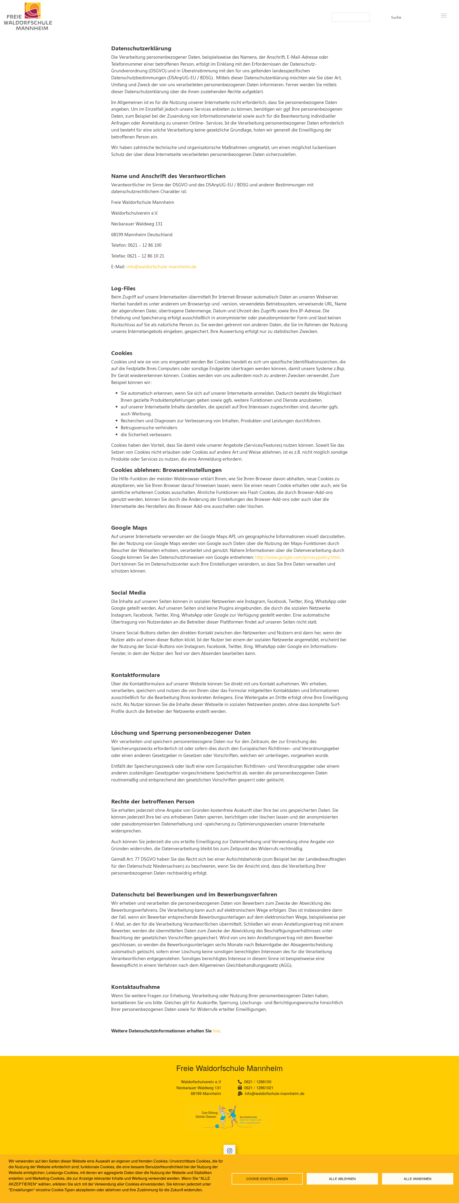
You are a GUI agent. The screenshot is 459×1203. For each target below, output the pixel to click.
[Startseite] (56, 18)
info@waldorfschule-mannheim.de (161, 266)
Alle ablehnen (342, 1178)
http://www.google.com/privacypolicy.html (297, 557)
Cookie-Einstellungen (267, 1178)
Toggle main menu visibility (443, 15)
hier (216, 1030)
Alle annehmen (418, 1178)
